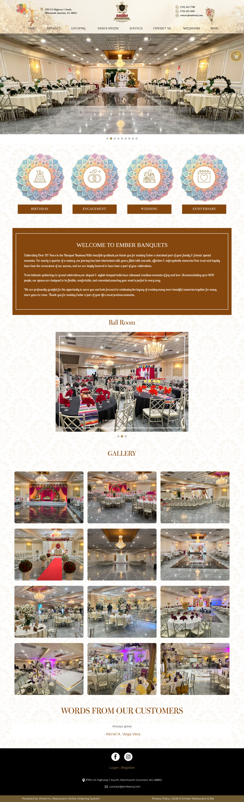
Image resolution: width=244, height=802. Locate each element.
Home (32, 28)
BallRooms (191, 28)
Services (136, 28)
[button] (107, 138)
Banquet (54, 28)
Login (114, 768)
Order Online (108, 28)
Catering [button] (78, 28)
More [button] (215, 28)
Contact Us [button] (162, 28)
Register (128, 768)
